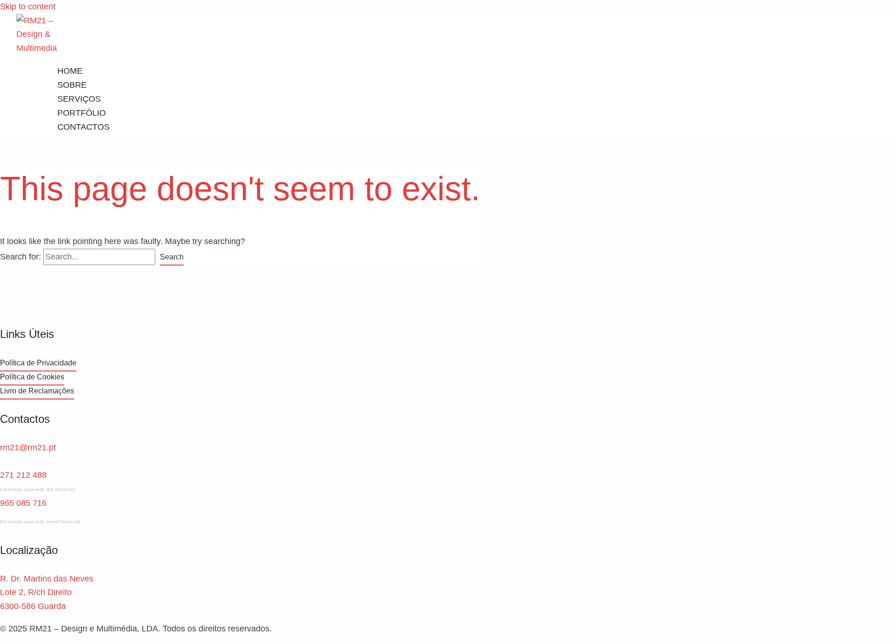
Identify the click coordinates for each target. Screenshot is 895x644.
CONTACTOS (83, 127)
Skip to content (27, 6)
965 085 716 (23, 503)
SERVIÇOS (79, 99)
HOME (70, 71)
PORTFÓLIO (81, 113)
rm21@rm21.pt (28, 447)
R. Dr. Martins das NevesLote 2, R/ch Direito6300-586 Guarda (46, 592)
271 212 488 (23, 475)
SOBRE (72, 85)
